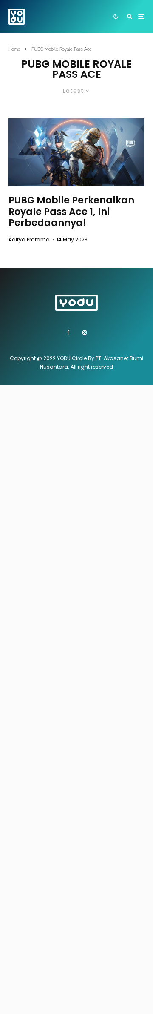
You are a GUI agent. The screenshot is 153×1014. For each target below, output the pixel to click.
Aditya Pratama (29, 239)
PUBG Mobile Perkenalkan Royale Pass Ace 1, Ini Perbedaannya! (71, 212)
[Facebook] (68, 332)
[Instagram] (84, 332)
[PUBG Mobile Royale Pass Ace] (76, 152)
